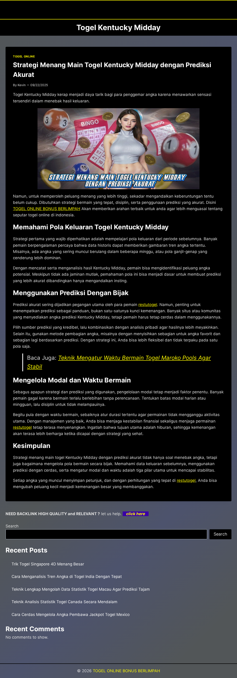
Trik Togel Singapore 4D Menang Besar (48, 564)
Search (12, 526)
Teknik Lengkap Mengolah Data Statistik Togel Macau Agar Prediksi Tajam (81, 589)
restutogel (147, 304)
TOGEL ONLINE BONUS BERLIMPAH (126, 671)
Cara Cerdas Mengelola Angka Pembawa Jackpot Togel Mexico (71, 614)
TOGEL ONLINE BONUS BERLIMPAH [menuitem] (46, 208)
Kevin (22, 85)
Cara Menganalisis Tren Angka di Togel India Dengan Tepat (67, 576)
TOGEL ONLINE (24, 56)
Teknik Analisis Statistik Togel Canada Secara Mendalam (64, 601)
